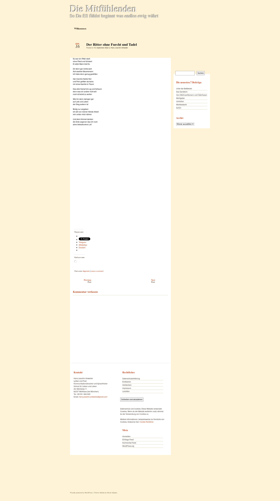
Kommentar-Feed (129, 442)
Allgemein (86, 271)
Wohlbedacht (181, 104)
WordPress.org (128, 446)
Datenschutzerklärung (131, 378)
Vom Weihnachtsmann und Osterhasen (191, 95)
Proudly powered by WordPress (81, 492)
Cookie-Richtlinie (146, 422)
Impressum (126, 388)
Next (153, 280)
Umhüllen (180, 101)
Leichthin (126, 391)
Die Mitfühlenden (103, 8)
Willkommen (80, 28)
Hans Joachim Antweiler (119, 47)
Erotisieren (126, 381)
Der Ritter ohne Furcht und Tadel (163, 45)
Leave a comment (97, 271)
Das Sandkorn (182, 91)
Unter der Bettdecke (184, 88)
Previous (87, 280)
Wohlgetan (180, 98)
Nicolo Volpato (112, 492)
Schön (178, 107)
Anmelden (126, 436)
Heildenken (127, 385)
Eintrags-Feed (128, 439)
